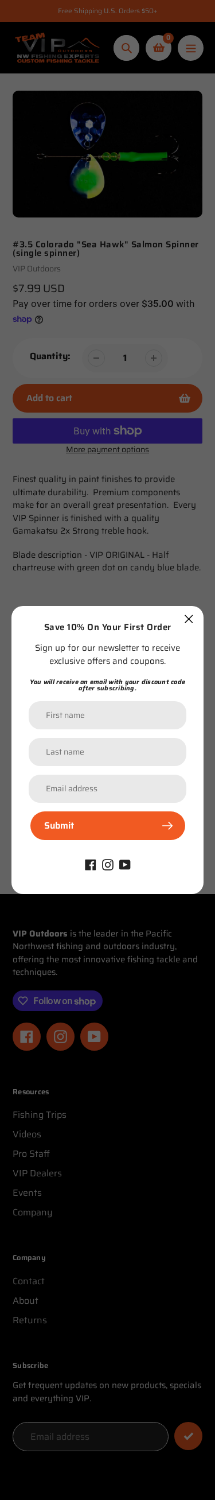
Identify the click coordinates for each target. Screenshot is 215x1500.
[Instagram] (108, 864)
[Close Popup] (189, 619)
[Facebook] (90, 864)
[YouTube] (125, 864)
